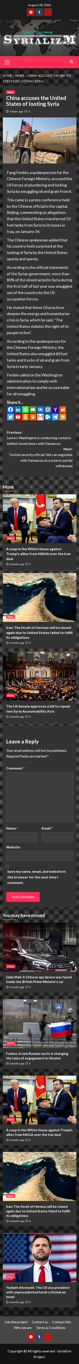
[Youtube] (18, 417)
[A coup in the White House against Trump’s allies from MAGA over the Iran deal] (39, 518)
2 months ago (16, 564)
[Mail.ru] (48, 409)
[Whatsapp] (25, 409)
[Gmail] (40, 417)
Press (10, 966)
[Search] (71, 62)
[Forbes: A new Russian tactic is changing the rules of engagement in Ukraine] (39, 1023)
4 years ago (16, 111)
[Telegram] (55, 417)
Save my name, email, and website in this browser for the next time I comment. (36, 877)
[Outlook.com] (48, 417)
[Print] (33, 417)
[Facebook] (10, 409)
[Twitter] (10, 417)
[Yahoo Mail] (55, 409)
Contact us (40, 1322)
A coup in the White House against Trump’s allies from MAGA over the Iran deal (38, 554)
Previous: (39, 437)
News (10, 92)
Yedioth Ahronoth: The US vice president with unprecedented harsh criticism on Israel (38, 1292)
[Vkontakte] (40, 409)
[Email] (33, 409)
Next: (40, 457)
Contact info (61, 1322)
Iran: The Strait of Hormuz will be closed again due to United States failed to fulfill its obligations (39, 632)
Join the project (16, 1322)
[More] (62, 417)
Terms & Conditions (50, 1327)
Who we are (23, 1327)
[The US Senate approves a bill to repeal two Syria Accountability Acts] (39, 676)
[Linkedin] (18, 409)
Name (12, 828)
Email (47, 828)
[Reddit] (62, 409)
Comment (15, 768)
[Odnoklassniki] (25, 417)
